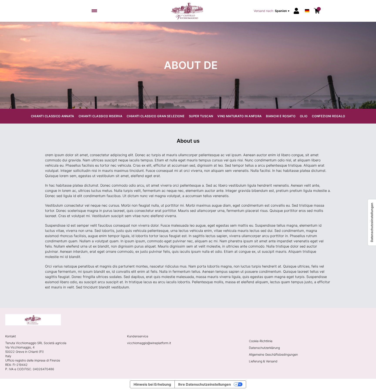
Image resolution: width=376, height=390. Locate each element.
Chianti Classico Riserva (100, 116)
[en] (307, 5)
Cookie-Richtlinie (260, 341)
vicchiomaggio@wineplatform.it (149, 343)
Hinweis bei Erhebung (152, 384)
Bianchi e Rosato (280, 116)
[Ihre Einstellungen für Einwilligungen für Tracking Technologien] (372, 222)
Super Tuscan (201, 116)
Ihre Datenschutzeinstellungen (204, 384)
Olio (303, 116)
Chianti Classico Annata (52, 116)
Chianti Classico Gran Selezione (156, 116)
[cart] (317, 11)
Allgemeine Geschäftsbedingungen (273, 354)
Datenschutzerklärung (264, 348)
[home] (188, 11)
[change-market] (272, 11)
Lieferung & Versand (263, 361)
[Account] (296, 11)
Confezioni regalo (328, 116)
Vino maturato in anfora (239, 116)
